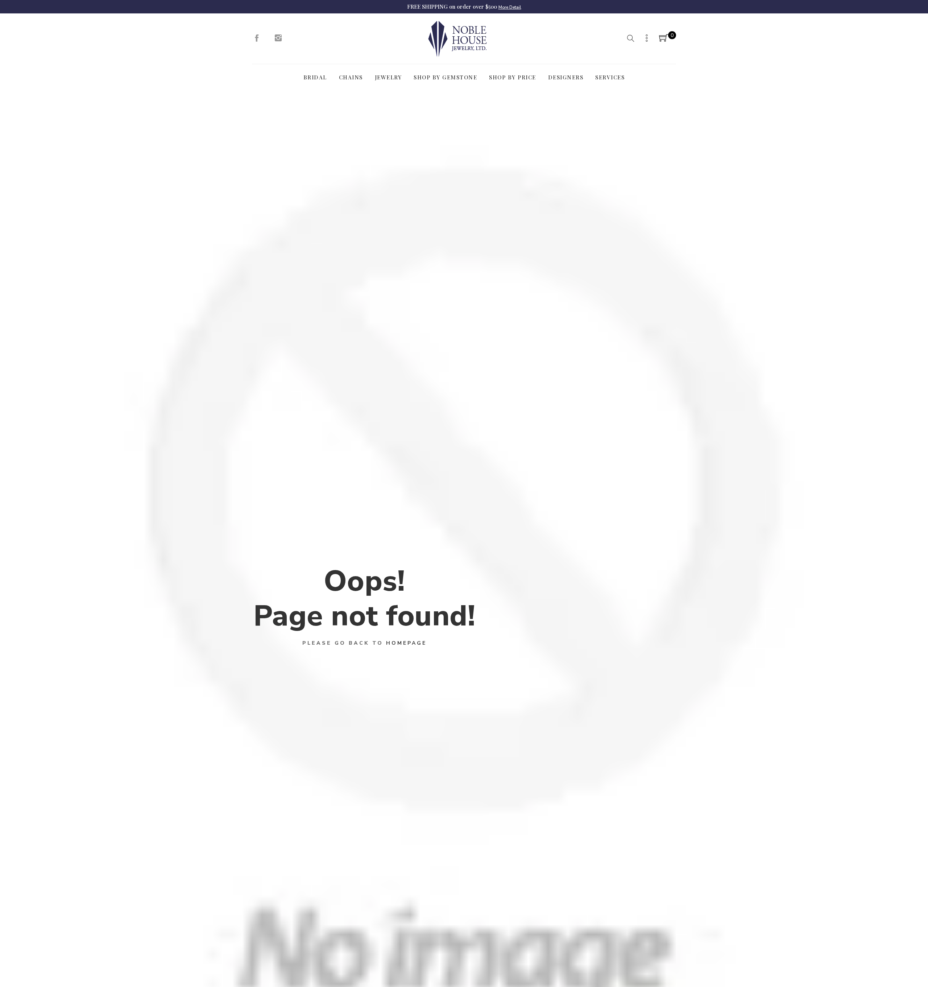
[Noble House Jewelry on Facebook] (256, 39)
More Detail (509, 7)
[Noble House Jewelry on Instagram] (278, 39)
